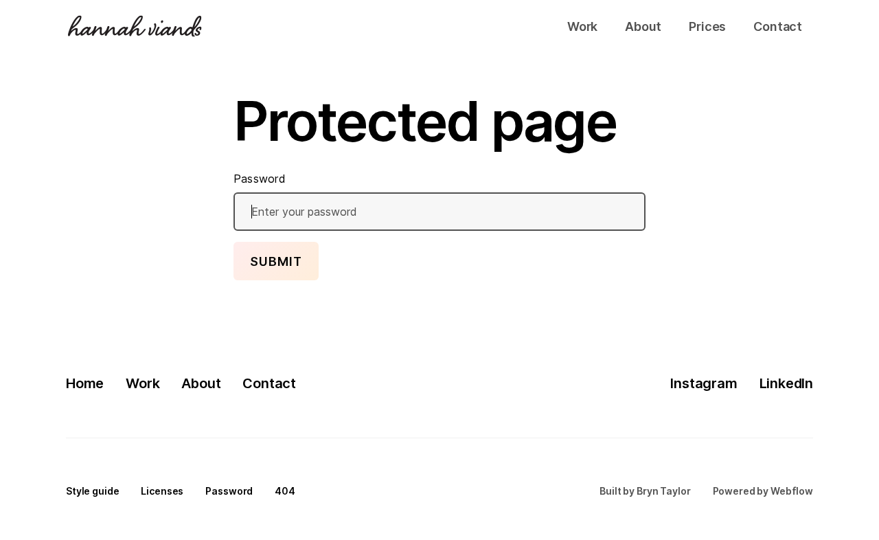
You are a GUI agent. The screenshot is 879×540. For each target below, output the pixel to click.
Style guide (92, 491)
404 (285, 491)
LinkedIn (786, 383)
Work (582, 26)
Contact (777, 26)
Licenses (162, 491)
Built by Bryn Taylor (645, 491)
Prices (707, 26)
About (643, 26)
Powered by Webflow (763, 491)
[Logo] (134, 26)
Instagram (703, 383)
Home (85, 383)
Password (259, 178)
